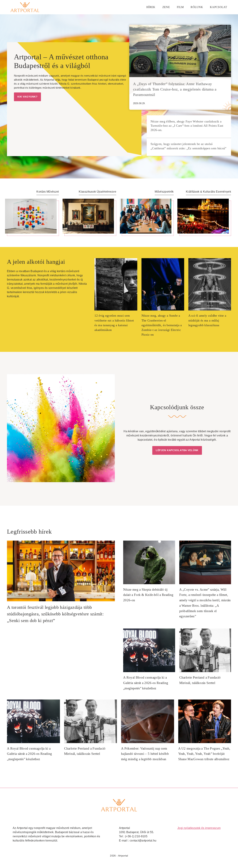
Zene (166, 7)
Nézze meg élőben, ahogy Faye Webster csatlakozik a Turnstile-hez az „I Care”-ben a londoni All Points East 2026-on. (187, 126)
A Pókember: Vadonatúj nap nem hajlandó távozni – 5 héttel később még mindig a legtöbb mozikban (145, 754)
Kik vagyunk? (27, 96)
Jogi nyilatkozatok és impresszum (199, 827)
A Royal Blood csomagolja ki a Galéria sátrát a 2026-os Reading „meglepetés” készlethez (145, 683)
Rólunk (197, 7)
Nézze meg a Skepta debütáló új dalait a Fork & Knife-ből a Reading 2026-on (148, 595)
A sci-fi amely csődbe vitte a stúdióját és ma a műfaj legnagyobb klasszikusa (207, 320)
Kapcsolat (218, 7)
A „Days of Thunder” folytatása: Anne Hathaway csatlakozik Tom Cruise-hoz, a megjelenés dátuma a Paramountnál (175, 89)
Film (180, 7)
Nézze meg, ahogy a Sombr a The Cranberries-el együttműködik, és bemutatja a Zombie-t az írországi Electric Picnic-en (161, 325)
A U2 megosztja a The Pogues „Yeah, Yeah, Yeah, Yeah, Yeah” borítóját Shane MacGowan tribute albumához (204, 754)
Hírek (150, 7)
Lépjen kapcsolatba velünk (177, 450)
